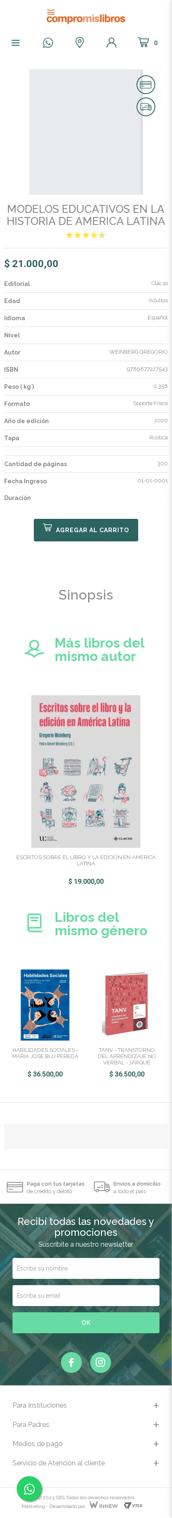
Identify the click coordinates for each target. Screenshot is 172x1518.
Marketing (33, 1506)
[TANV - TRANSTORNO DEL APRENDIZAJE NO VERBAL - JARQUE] (126, 1004)
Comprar (86, 530)
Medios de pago (38, 1444)
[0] (86, 235)
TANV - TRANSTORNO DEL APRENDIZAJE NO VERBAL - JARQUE (127, 1056)
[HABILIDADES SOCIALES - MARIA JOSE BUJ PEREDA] (45, 1004)
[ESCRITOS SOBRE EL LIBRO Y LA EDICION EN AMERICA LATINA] (86, 771)
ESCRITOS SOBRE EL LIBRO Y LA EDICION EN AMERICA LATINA (86, 860)
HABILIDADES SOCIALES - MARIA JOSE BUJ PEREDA (45, 1053)
